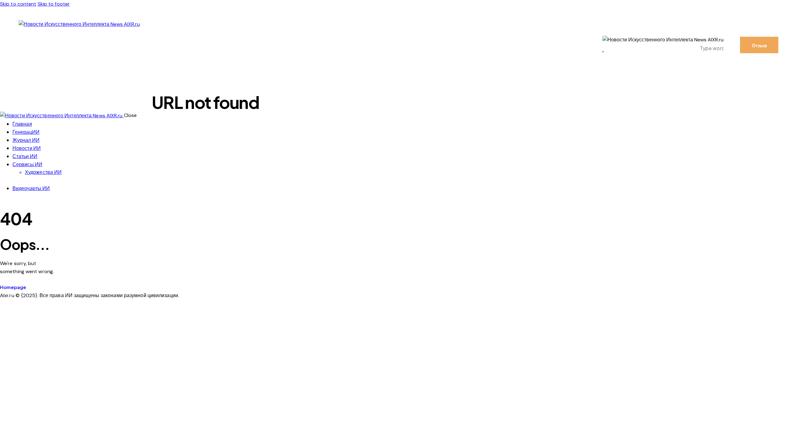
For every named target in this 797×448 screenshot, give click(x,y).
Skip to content (18, 4)
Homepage (13, 287)
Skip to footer (54, 4)
